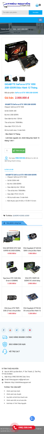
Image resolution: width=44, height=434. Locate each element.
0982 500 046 (20, 158)
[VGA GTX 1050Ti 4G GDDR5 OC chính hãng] (32, 267)
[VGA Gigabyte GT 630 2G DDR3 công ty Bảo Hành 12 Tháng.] (32, 237)
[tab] (8, 169)
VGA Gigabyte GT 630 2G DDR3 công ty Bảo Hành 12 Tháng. (32, 250)
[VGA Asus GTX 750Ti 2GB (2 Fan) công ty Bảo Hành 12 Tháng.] (12, 297)
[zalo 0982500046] (32, 418)
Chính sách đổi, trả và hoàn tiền (17, 400)
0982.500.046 (25, 427)
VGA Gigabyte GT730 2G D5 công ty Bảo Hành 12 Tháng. (32, 310)
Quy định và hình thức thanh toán (17, 397)
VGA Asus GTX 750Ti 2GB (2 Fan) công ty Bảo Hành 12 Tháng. (12, 310)
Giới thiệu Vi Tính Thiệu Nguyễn (16, 403)
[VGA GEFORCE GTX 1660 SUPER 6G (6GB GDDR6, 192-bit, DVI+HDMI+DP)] (12, 237)
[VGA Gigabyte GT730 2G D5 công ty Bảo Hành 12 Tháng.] (32, 297)
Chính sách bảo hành (13, 391)
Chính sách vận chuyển (14, 394)
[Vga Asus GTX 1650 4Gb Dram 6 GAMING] (12, 267)
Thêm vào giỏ (19, 150)
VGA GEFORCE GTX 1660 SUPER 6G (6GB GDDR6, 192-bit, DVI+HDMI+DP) (12, 250)
